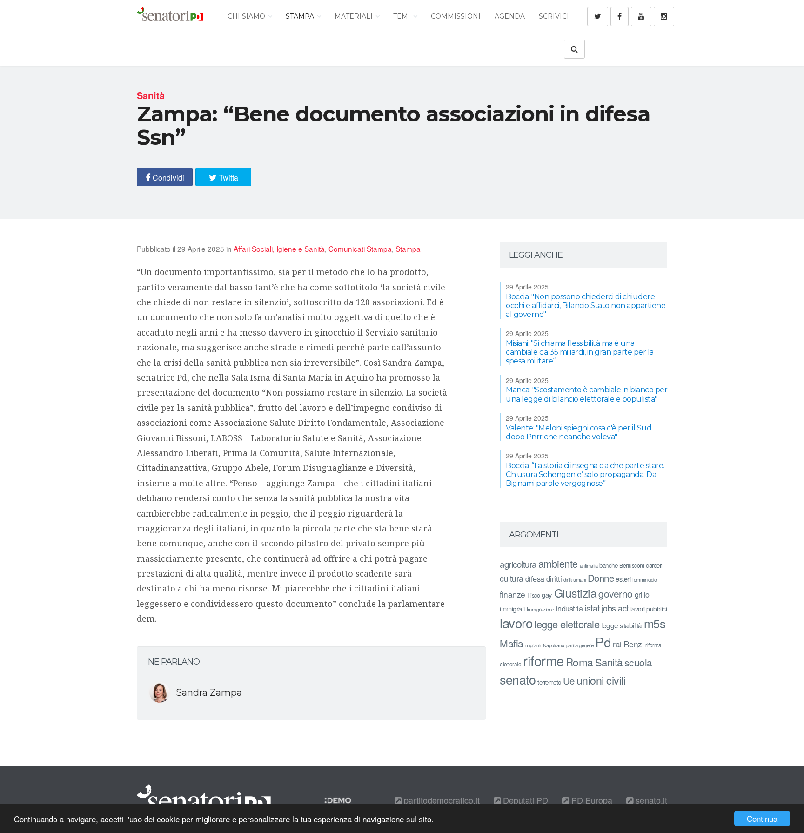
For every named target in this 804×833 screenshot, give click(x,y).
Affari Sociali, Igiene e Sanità (279, 248)
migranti (533, 645)
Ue (569, 680)
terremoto (549, 682)
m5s (655, 623)
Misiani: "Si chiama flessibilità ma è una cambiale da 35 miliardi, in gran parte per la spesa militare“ (580, 352)
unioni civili (601, 680)
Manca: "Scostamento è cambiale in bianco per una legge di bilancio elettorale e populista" (586, 394)
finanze (512, 594)
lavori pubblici (648, 608)
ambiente (558, 563)
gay (547, 594)
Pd (603, 641)
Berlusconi (631, 565)
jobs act (615, 608)
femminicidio (644, 579)
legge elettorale (566, 624)
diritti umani (574, 579)
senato (518, 679)
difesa (534, 578)
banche (608, 565)
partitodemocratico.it (441, 800)
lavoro (516, 622)
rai (617, 644)
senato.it (650, 800)
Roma (579, 661)
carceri (654, 565)
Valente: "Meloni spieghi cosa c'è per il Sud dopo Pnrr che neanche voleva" (578, 432)
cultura (511, 578)
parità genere (580, 645)
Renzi (633, 644)
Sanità (609, 662)
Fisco (533, 595)
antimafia (589, 565)
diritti (554, 578)
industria (569, 608)
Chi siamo (247, 16)
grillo (642, 594)
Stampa (301, 16)
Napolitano (553, 645)
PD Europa (590, 800)
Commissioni (456, 16)
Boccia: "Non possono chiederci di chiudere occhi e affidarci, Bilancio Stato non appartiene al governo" (585, 305)
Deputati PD (524, 800)
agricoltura (518, 564)
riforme (543, 660)
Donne (601, 577)
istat (592, 607)
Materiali (355, 16)
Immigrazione (540, 609)
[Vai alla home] (170, 16)
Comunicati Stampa (360, 248)
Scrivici (554, 16)
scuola (638, 662)
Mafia (511, 643)
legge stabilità (621, 625)
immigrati (512, 608)
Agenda (510, 16)
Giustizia (575, 592)
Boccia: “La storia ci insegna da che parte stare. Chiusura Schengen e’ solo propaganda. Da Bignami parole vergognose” (585, 474)
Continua (762, 818)
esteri (623, 579)
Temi (402, 16)
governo (615, 593)
